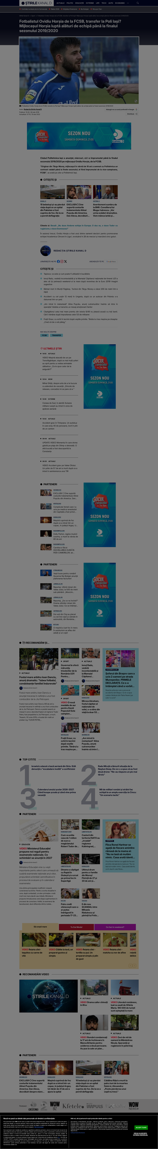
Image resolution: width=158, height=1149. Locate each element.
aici (59, 1137)
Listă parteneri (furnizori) (78, 1132)
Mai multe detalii (39, 1127)
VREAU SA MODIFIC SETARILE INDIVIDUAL (140, 1134)
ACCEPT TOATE (141, 1127)
